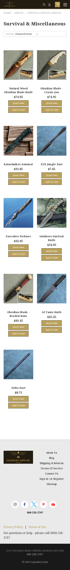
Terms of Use (37, 527)
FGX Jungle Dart (52, 164)
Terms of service (52, 468)
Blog (51, 458)
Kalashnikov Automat (18, 164)
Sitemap (52, 484)
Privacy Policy (13, 527)
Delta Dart (18, 387)
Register (58, 478)
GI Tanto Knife (52, 312)
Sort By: (10, 33)
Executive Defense (18, 236)
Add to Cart (18, 109)
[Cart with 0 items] (57, 4)
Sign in (44, 478)
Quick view (18, 103)
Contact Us (51, 473)
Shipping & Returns (52, 463)
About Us (51, 452)
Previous (6, 566)
